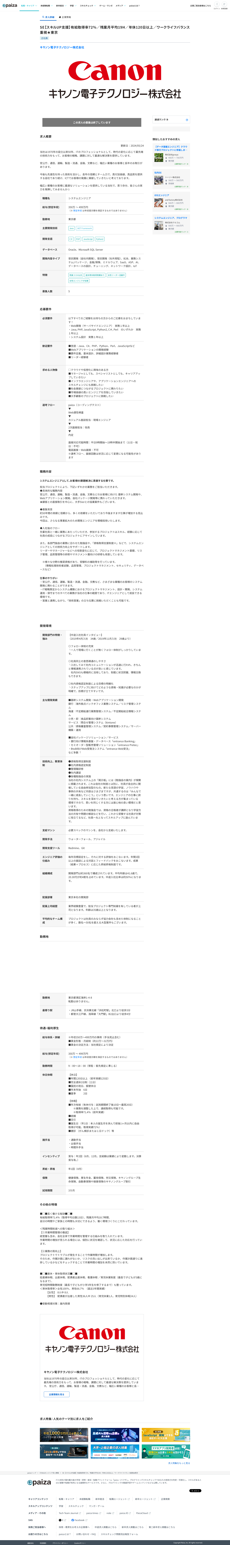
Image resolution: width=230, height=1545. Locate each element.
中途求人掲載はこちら (106, 1527)
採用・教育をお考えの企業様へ (74, 1527)
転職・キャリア (66, 1499)
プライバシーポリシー (60, 1543)
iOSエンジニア (161, 195)
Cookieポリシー (80, 1543)
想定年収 (77, 210)
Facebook (79, 1520)
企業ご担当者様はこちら (200, 5)
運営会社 (30, 1543)
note (109, 1513)
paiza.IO (124, 1513)
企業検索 (165, 1499)
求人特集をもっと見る (179, 1463)
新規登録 (224, 8)
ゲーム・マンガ (105, 5)
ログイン (217, 8)
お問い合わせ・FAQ (86, 1534)
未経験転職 (84, 1499)
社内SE (158, 172)
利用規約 (43, 1543)
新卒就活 (99, 1499)
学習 (61, 1506)
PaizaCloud (142, 1513)
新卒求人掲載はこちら (133, 1527)
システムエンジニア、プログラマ (170, 217)
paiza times (92, 1513)
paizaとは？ (134, 5)
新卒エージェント (144, 1499)
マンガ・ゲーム (96, 1506)
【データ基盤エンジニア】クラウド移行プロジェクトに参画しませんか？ (170, 148)
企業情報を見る (56, 1394)
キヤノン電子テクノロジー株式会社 (62, 47)
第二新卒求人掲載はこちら (162, 1527)
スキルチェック (76, 1506)
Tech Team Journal (68, 1513)
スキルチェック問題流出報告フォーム (119, 1534)
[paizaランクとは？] (187, 119)
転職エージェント (118, 1499)
